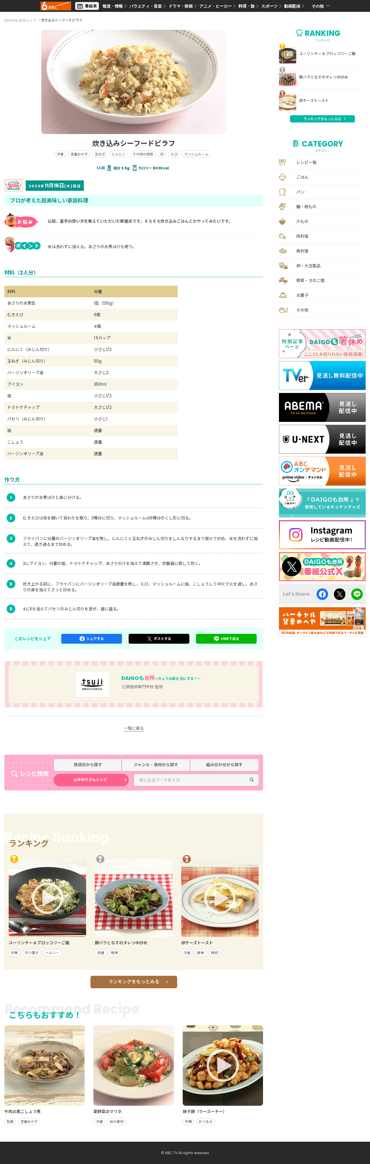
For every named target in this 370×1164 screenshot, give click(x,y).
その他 (302, 310)
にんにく (119, 154)
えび (174, 154)
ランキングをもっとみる (133, 981)
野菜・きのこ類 (310, 280)
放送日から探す (88, 764)
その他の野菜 (143, 154)
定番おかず (79, 154)
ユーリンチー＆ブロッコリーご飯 (327, 53)
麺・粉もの (306, 207)
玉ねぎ (100, 154)
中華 (14, 952)
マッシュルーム (196, 154)
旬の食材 (116, 1121)
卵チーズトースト (314, 100)
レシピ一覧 (306, 162)
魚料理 (302, 251)
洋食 (60, 154)
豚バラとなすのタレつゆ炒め (323, 77)
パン (300, 192)
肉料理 (302, 236)
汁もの (302, 221)
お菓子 (302, 295)
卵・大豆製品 (308, 266)
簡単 (114, 952)
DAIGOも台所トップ (20, 20)
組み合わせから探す (224, 764)
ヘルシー (52, 952)
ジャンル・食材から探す (156, 764)
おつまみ (205, 1121)
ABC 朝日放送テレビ (55, 6)
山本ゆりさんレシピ (90, 779)
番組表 (91, 6)
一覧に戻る (134, 728)
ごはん (302, 177)
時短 (214, 952)
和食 (100, 952)
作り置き (32, 952)
